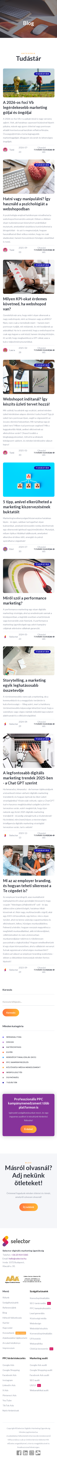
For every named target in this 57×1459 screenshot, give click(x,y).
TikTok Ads (8, 1405)
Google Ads (8, 1365)
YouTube (7, 1400)
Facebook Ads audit (39, 1375)
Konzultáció (14, 1332)
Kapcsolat (8, 1327)
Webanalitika (36, 1343)
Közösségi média (38, 1318)
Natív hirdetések (11, 1410)
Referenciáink (9, 1307)
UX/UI (35, 1385)
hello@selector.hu (17, 1258)
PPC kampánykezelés (40, 1308)
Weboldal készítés (39, 1328)
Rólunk (6, 1297)
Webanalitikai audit (39, 1390)
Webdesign (35, 1323)
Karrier (6, 1322)
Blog (5, 1312)
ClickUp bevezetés (41, 1348)
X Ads (5, 1390)
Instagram (8, 1380)
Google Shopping (11, 1370)
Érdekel (28, 1129)
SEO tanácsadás (40, 1303)
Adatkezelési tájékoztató (15, 1338)
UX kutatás (35, 1338)
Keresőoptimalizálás (40, 1298)
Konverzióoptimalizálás (41, 1333)
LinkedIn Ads (9, 1385)
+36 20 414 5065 (19, 1254)
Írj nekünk (28, 1207)
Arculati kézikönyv (11, 1343)
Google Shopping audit (41, 1370)
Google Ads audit (38, 1365)
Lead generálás (37, 1313)
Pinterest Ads (9, 1395)
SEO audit (35, 1380)
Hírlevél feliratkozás (12, 1317)
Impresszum (9, 1348)
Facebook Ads (9, 1375)
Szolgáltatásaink (11, 1302)
